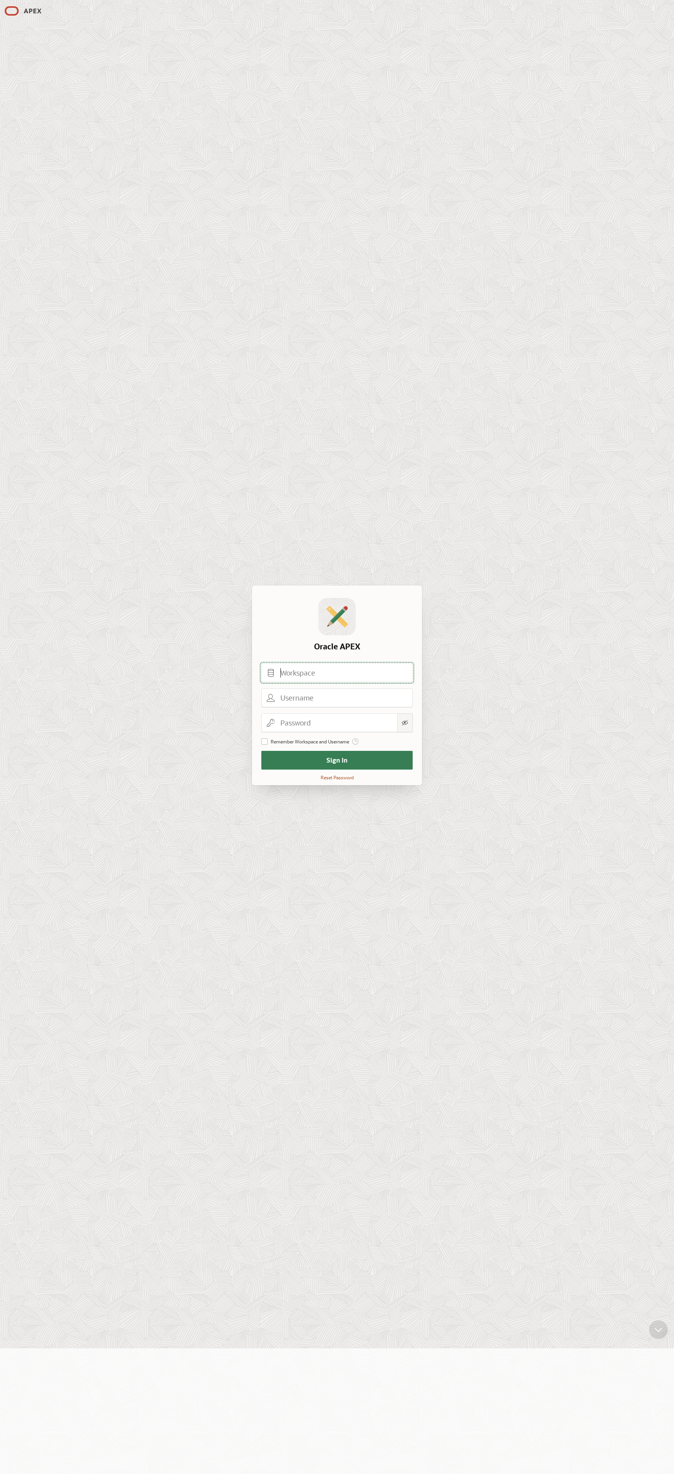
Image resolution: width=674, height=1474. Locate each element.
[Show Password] (405, 722)
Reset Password (337, 777)
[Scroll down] (658, 1329)
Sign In (337, 760)
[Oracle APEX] (23, 11)
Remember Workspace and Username (310, 741)
